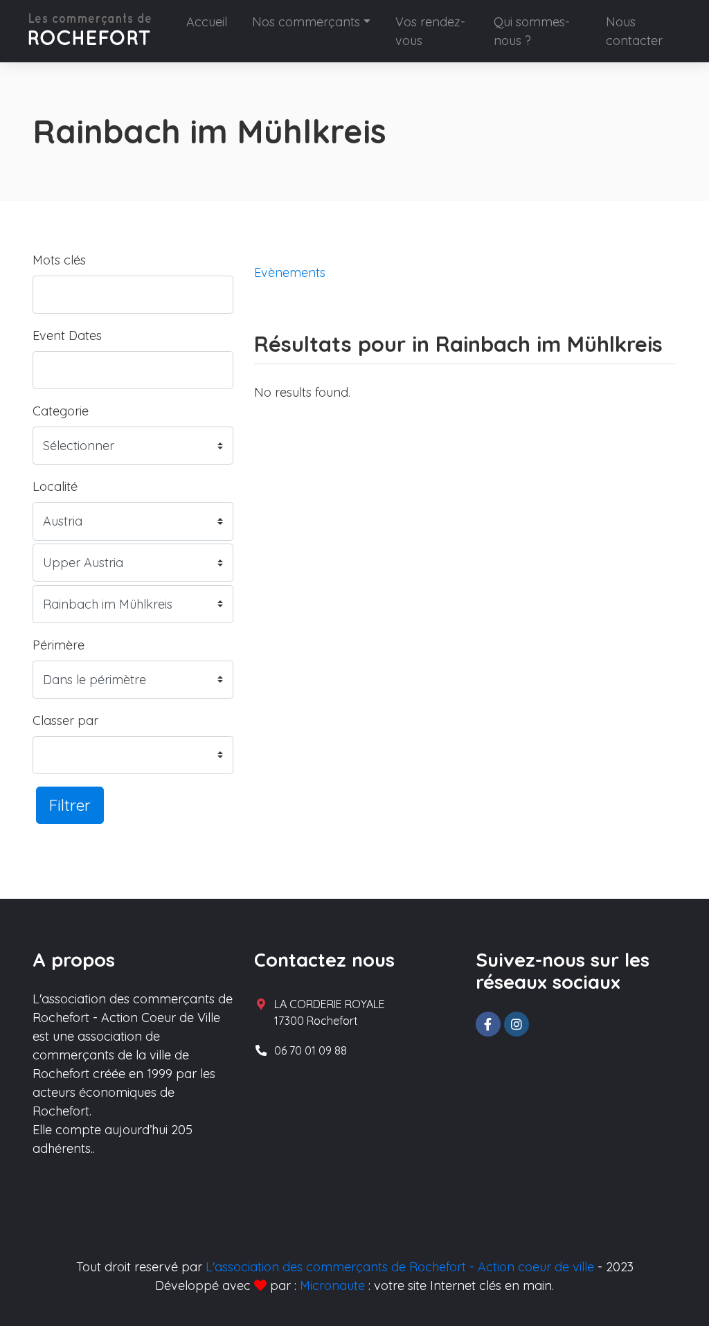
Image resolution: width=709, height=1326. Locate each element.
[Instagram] (516, 1024)
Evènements (289, 272)
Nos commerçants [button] (306, 22)
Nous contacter (634, 31)
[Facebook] (488, 1024)
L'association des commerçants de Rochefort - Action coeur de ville (400, 1267)
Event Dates (67, 335)
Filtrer (70, 805)
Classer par (65, 720)
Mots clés (59, 260)
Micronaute (332, 1285)
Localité (55, 486)
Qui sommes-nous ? (532, 31)
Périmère (58, 645)
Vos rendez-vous (430, 31)
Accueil (206, 22)
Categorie (61, 411)
